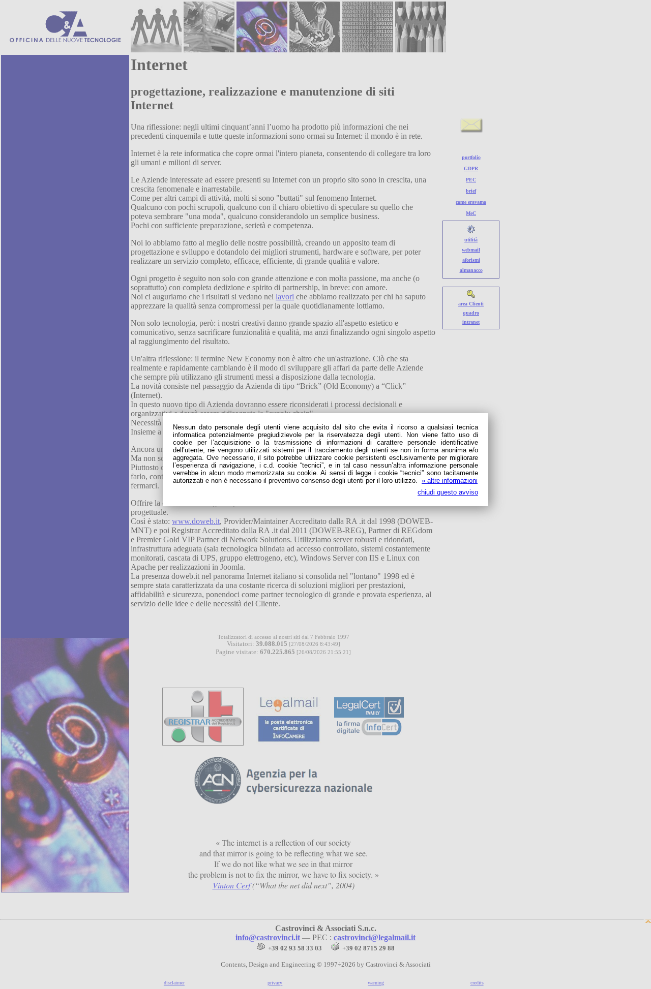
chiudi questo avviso (448, 492)
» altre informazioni (450, 480)
